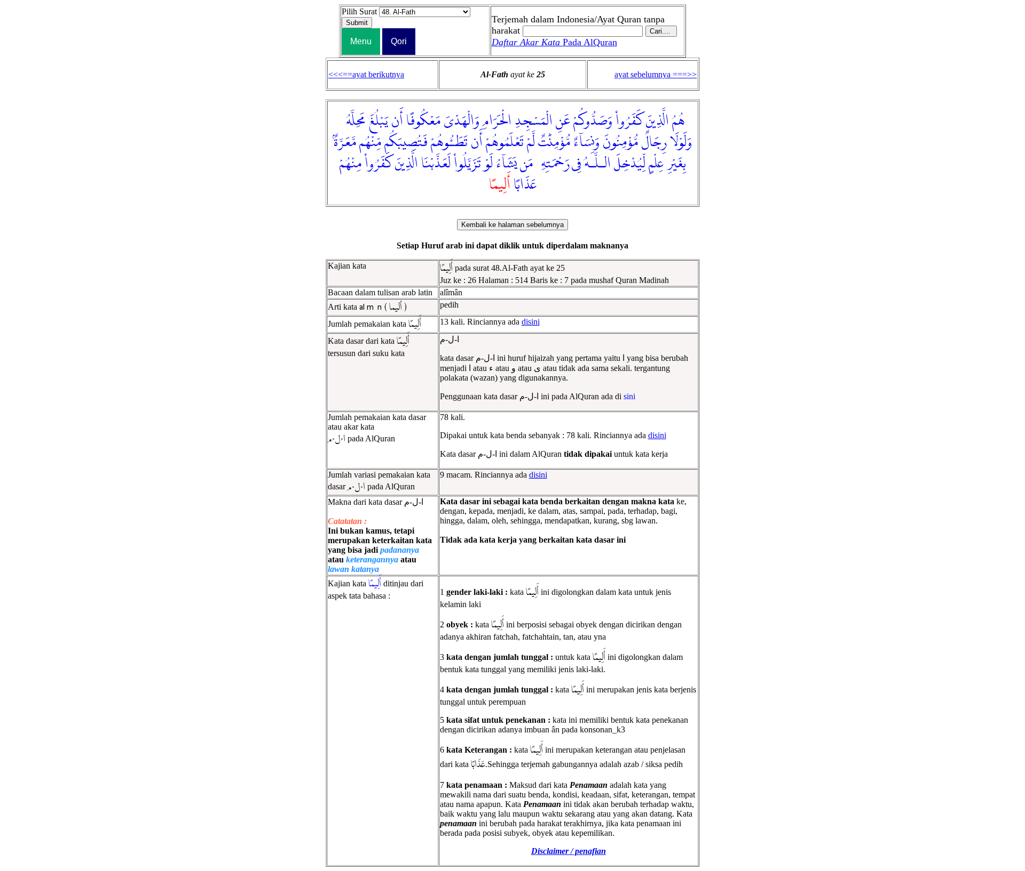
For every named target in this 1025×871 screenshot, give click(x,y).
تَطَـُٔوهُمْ (449, 142)
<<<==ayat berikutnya (366, 74)
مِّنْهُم (370, 142)
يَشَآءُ (506, 163)
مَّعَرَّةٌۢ (345, 142)
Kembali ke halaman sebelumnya (512, 225)
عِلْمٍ (656, 163)
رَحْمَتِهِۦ (553, 163)
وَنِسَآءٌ (586, 142)
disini (531, 321)
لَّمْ (531, 142)
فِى (576, 163)
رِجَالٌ (654, 142)
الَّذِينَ (657, 121)
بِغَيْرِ (676, 163)
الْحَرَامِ (497, 121)
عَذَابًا (525, 185)
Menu (361, 41)
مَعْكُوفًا (423, 121)
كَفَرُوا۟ (629, 121)
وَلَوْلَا (681, 142)
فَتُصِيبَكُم (406, 142)
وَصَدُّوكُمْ (592, 121)
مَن (526, 163)
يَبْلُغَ (378, 121)
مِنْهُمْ (350, 163)
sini (629, 396)
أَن (397, 121)
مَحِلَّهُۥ (353, 121)
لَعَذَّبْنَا (436, 163)
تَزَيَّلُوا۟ (467, 163)
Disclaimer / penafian (568, 851)
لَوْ (488, 163)
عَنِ (563, 121)
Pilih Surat (359, 11)
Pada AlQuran (554, 42)
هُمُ (678, 121)
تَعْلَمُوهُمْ (505, 142)
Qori (399, 41)
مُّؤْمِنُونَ (620, 142)
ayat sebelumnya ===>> (655, 74)
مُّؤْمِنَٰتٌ (554, 142)
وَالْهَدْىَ (461, 121)
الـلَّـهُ (598, 163)
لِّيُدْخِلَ (629, 163)
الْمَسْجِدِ (534, 121)
